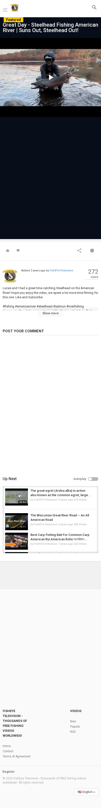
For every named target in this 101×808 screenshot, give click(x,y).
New (73, 721)
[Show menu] (5, 9)
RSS (73, 731)
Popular (75, 726)
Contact (8, 751)
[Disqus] (50, 406)
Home (7, 746)
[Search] (94, 7)
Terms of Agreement (17, 756)
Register (8, 771)
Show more (50, 313)
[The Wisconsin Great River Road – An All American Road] (16, 521)
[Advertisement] (50, 175)
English (87, 792)
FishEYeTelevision (61, 270)
